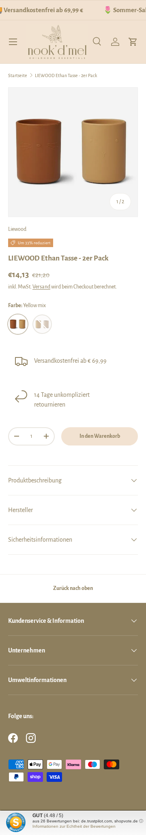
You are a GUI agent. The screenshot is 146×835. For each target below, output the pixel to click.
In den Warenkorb (99, 436)
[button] (133, 42)
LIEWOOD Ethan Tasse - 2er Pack (66, 75)
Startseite (17, 75)
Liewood (17, 229)
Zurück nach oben (73, 588)
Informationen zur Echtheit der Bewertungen (74, 826)
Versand (41, 287)
